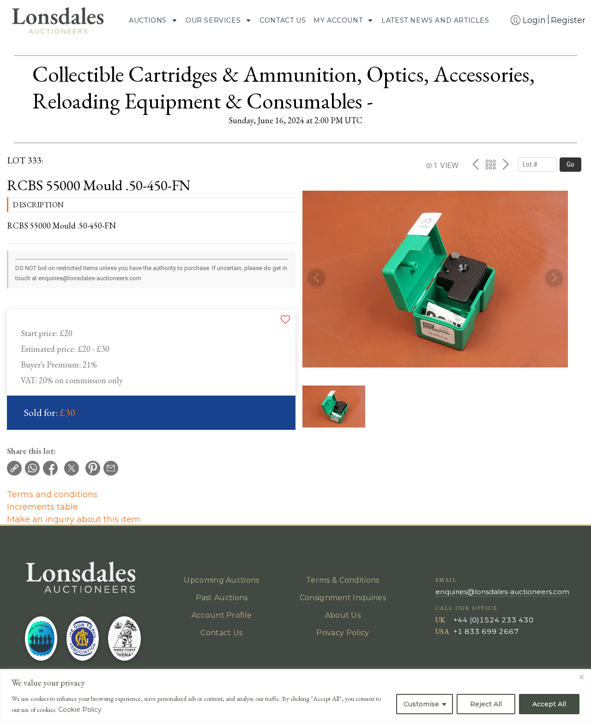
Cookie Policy (80, 709)
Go (570, 164)
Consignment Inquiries (343, 597)
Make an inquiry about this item (73, 519)
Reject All (486, 704)
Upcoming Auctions (221, 580)
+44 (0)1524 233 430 (493, 619)
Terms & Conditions (342, 580)
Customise (421, 704)
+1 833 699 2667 (486, 631)
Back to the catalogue (490, 164)
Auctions (148, 20)
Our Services (213, 20)
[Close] (581, 676)
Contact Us (282, 20)
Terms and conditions (52, 494)
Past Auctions (222, 597)
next (506, 164)
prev (475, 164)
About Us (343, 615)
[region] (295, 696)
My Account (338, 20)
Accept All (549, 704)
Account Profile (222, 615)
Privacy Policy (342, 632)
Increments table (42, 507)
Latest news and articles (435, 20)
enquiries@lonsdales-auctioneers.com (502, 591)
